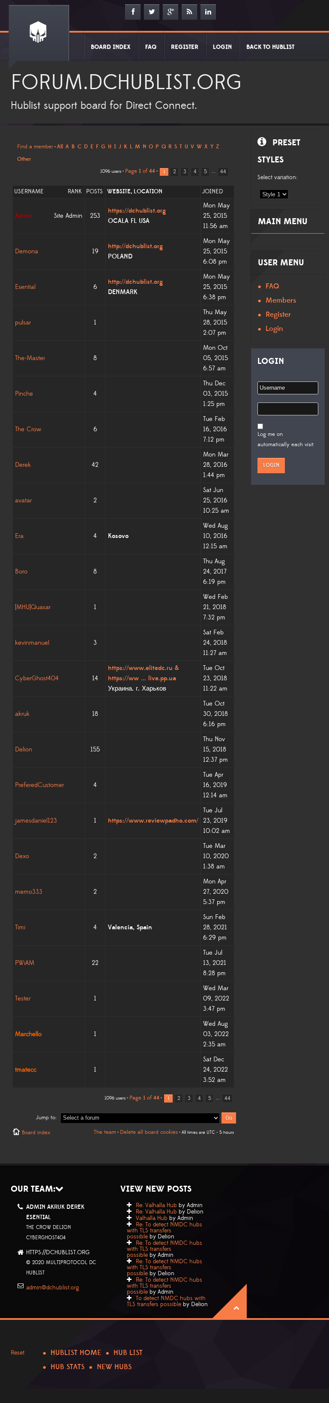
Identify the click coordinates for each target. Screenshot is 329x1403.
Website (119, 191)
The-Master (30, 358)
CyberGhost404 (37, 678)
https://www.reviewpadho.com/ (153, 821)
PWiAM (24, 963)
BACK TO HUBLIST (270, 47)
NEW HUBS (114, 1367)
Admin (23, 216)
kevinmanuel (32, 643)
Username (29, 191)
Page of (140, 171)
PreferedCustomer (39, 785)
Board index (36, 1132)
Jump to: (46, 1117)
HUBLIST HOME (76, 1353)
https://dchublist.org (137, 211)
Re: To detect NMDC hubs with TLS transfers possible (164, 1231)
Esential (25, 287)
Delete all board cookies (149, 1132)
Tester (22, 998)
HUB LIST (128, 1353)
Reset (17, 1353)
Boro (21, 572)
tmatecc (25, 1070)
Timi (20, 927)
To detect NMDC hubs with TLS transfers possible (166, 1301)
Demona (26, 251)
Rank (75, 191)
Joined (212, 191)
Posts (94, 191)
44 (223, 171)
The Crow (28, 429)
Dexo (22, 856)
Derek (23, 465)
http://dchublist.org (135, 246)
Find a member (35, 146)
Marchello (28, 1034)
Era (19, 536)
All (60, 146)
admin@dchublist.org (52, 1288)
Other (24, 159)
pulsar (23, 322)
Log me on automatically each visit (285, 439)
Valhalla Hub (151, 1218)
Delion (23, 749)
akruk (22, 714)
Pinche (24, 394)
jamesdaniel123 (36, 821)
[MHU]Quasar (33, 607)
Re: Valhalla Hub (156, 1205)
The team (105, 1132)
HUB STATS (67, 1367)
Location (148, 191)
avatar (23, 500)
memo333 (28, 892)
